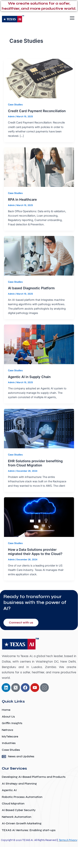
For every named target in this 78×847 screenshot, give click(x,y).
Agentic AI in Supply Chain (29, 377)
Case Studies (15, 104)
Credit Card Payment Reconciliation (37, 111)
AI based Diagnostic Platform (31, 288)
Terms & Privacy (67, 840)
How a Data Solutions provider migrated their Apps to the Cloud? (35, 552)
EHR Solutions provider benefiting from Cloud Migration (35, 463)
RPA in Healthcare (22, 199)
